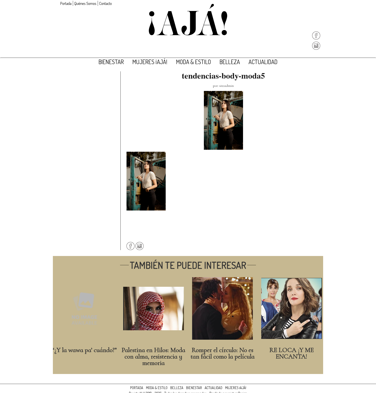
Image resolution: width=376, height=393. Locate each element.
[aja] (188, 19)
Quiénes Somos (85, 3)
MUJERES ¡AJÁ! (149, 62)
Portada (65, 3)
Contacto (105, 3)
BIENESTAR (111, 62)
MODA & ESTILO (193, 62)
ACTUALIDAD (263, 62)
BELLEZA (230, 62)
